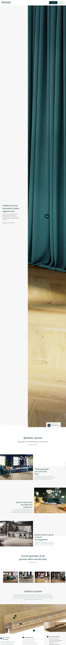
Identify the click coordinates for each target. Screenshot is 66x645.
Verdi (5, 581)
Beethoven (37, 581)
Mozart (53, 581)
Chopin (21, 581)
